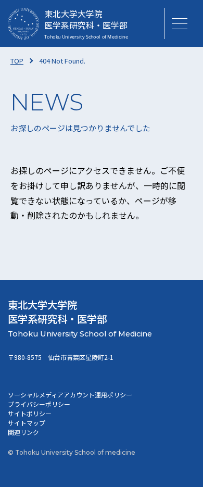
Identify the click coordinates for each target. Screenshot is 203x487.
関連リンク (23, 432)
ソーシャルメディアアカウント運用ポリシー (70, 394)
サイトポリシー (30, 413)
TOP (16, 61)
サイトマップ (26, 422)
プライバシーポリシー (39, 403)
